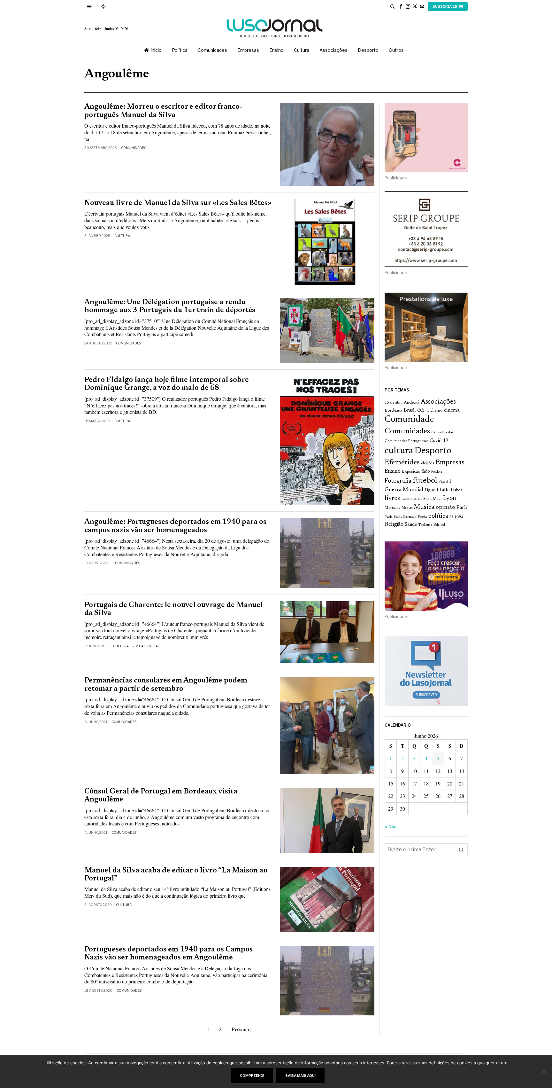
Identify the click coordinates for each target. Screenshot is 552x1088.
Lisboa (456, 490)
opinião (445, 507)
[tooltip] (401, 6)
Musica (424, 507)
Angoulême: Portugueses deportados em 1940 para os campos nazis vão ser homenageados (175, 526)
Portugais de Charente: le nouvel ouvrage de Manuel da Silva (173, 609)
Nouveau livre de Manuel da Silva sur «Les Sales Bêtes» (178, 203)
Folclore (436, 472)
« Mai (390, 826)
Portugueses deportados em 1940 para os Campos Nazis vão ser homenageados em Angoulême (168, 953)
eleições (427, 463)
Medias (407, 508)
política (438, 516)
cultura (399, 451)
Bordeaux (393, 410)
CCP (421, 411)
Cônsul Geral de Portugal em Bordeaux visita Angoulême (160, 795)
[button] (461, 849)
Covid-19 (439, 440)
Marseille (392, 508)
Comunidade (409, 419)
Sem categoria (145, 646)
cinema (452, 410)
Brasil (410, 410)
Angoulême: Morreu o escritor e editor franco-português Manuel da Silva (163, 111)
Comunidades (133, 148)
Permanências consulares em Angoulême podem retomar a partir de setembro (165, 684)
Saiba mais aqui (300, 1075)
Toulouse (425, 525)
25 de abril (393, 403)
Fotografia (398, 481)
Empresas (449, 462)
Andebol (411, 402)
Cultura (122, 236)
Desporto (432, 451)
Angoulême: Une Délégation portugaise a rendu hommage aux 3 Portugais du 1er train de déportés (169, 306)
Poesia (422, 517)
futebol (425, 481)
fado (425, 471)
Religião (394, 524)
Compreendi (252, 1075)
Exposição (411, 471)
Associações (438, 402)
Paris (461, 507)
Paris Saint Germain (401, 517)
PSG (459, 517)
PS (451, 517)
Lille (444, 490)
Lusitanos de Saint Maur (421, 499)
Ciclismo (434, 410)
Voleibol (439, 525)
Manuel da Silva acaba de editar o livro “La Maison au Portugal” (175, 874)
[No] (544, 1071)
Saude (411, 524)
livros (392, 498)
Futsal (443, 482)
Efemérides (402, 462)
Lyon (449, 498)
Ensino (393, 471)
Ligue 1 (432, 490)
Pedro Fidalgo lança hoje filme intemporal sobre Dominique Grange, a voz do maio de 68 (166, 384)
